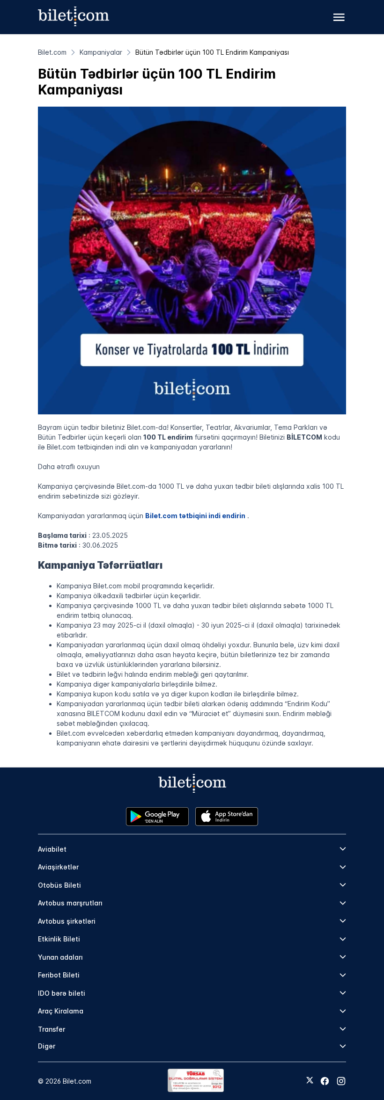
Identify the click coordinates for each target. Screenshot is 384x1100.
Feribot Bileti (59, 975)
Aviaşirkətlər (58, 867)
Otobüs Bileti (59, 885)
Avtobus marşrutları (70, 903)
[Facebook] (325, 1081)
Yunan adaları (60, 957)
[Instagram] (341, 1081)
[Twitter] (309, 1081)
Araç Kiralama (60, 1011)
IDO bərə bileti (61, 993)
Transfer (51, 1029)
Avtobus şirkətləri (67, 921)
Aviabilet (52, 849)
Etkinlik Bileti (59, 939)
